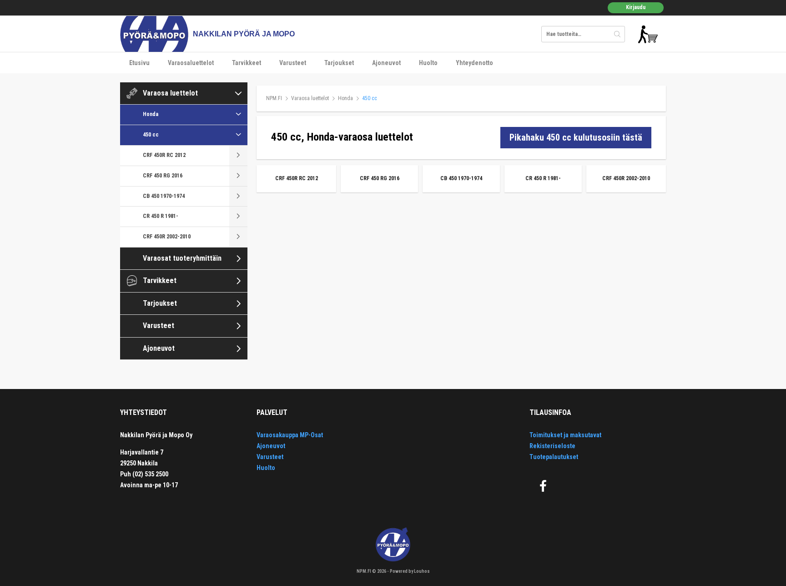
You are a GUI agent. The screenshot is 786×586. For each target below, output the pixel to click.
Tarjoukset (339, 62)
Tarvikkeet (246, 62)
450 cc (151, 134)
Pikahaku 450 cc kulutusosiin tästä (575, 137)
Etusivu (139, 62)
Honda (150, 114)
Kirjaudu (635, 7)
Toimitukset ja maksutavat (565, 435)
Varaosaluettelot (191, 62)
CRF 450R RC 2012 (164, 155)
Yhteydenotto (474, 62)
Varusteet (292, 62)
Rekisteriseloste (552, 446)
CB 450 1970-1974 (164, 196)
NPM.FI (274, 98)
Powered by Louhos (410, 571)
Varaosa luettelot (170, 93)
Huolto (428, 62)
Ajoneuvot (386, 62)
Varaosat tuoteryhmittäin (182, 258)
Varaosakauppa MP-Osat (290, 435)
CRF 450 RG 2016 (162, 175)
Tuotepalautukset (553, 456)
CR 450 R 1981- (160, 216)
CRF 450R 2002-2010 (167, 236)
